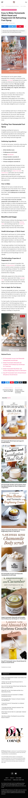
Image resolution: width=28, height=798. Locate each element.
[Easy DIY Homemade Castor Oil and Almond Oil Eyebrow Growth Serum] (14, 640)
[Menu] (2, 2)
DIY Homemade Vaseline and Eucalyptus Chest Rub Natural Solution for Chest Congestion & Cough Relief (13, 486)
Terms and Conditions (18, 779)
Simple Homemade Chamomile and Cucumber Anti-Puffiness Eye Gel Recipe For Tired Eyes (14, 364)
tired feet (22, 224)
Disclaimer (18, 777)
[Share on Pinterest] (20, 26)
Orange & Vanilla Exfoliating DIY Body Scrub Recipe (19, 391)
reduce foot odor (17, 171)
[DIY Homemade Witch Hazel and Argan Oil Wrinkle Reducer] (14, 420)
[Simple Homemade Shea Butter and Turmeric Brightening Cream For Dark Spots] (14, 509)
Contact (12, 777)
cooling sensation (10, 265)
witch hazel (10, 80)
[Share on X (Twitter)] (12, 26)
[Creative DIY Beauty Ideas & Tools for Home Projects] (14, 2)
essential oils (4, 172)
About (7, 777)
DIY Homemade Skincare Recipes (9, 9)
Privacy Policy (7, 779)
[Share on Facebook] (5, 26)
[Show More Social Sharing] (25, 26)
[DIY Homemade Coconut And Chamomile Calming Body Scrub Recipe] (14, 553)
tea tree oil (10, 154)
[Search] (26, 2)
